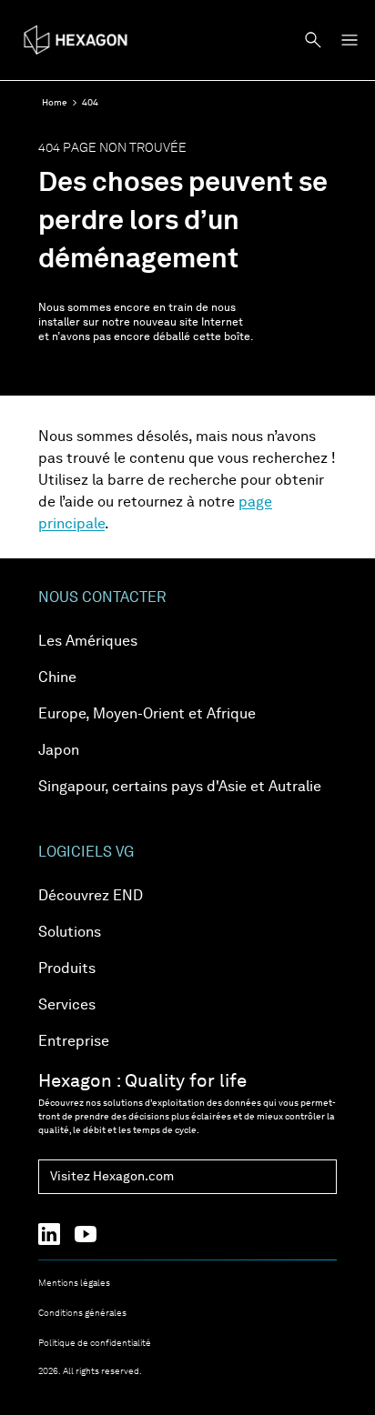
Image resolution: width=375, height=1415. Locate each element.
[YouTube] (93, 1234)
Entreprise (73, 1042)
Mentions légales (74, 1283)
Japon (58, 751)
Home (54, 102)
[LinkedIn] (56, 1234)
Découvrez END (90, 896)
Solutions (69, 933)
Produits (67, 969)
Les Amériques (87, 642)
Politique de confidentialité (94, 1343)
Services (67, 1006)
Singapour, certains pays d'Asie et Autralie (179, 787)
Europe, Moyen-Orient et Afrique (147, 715)
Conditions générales (82, 1313)
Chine (57, 678)
